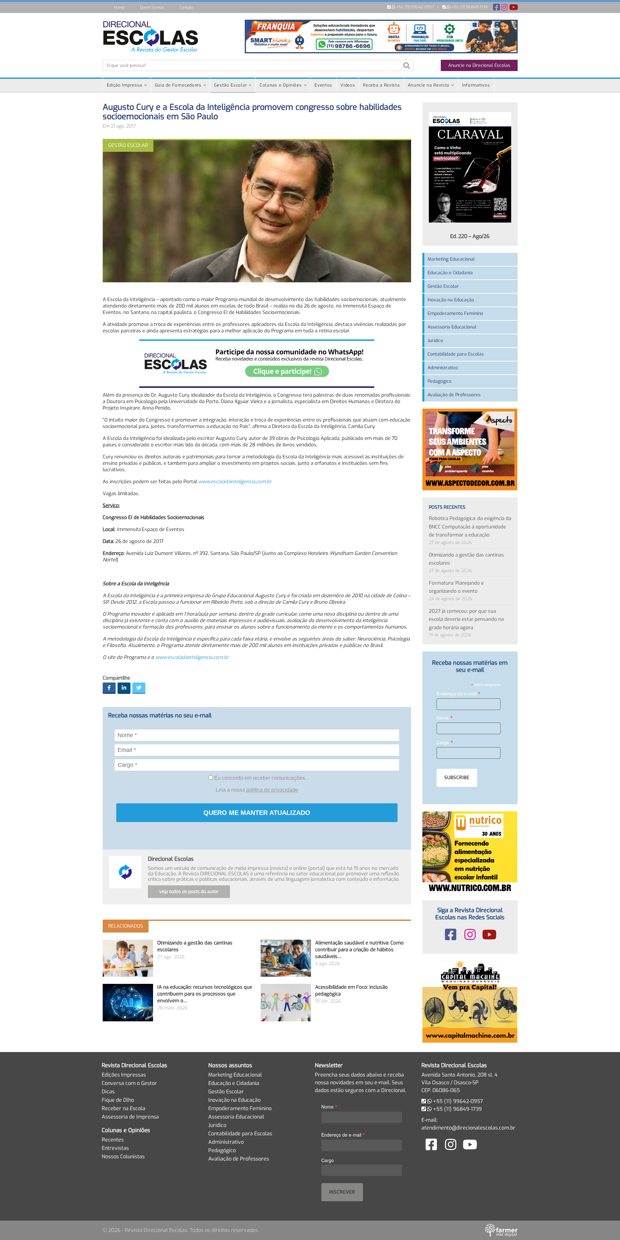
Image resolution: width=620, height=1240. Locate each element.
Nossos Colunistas (123, 1156)
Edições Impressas (124, 1074)
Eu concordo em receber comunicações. (259, 778)
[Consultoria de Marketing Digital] (501, 1230)
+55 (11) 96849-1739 (469, 7)
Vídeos (347, 85)
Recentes (113, 1139)
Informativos (476, 85)
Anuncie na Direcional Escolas (479, 65)
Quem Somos (152, 7)
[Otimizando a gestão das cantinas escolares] (128, 958)
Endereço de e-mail (458, 693)
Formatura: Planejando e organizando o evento (456, 587)
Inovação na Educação (451, 300)
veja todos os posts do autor (189, 892)
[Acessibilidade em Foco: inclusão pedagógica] (286, 1002)
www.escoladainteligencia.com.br (192, 657)
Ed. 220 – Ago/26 (470, 236)
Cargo (445, 742)
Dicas (108, 1091)
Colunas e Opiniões (281, 85)
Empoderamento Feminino (455, 313)
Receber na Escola (123, 1108)
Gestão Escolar (230, 85)
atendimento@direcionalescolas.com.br (468, 1127)
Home (119, 7)
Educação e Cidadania (450, 273)
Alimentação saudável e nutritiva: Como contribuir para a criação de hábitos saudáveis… (359, 950)
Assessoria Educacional (452, 327)
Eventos (323, 85)
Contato (186, 7)
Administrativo (443, 368)
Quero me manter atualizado (256, 812)
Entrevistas (115, 1148)
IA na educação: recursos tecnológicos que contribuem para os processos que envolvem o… (204, 994)
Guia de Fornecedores (178, 85)
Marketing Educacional (451, 259)
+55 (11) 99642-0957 (414, 7)
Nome (445, 718)
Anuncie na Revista (429, 85)
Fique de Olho (118, 1100)
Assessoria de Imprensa (130, 1116)
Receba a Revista (381, 85)
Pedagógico (439, 381)
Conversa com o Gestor (129, 1083)
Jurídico (435, 341)
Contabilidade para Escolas (456, 354)
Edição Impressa (124, 85)
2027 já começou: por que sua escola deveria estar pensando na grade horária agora (466, 619)
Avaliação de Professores (454, 395)
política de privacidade (272, 790)
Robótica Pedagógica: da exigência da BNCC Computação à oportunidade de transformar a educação (470, 526)
